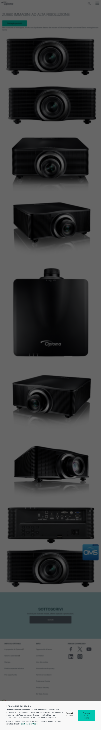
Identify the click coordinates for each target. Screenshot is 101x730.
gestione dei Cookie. (30, 724)
